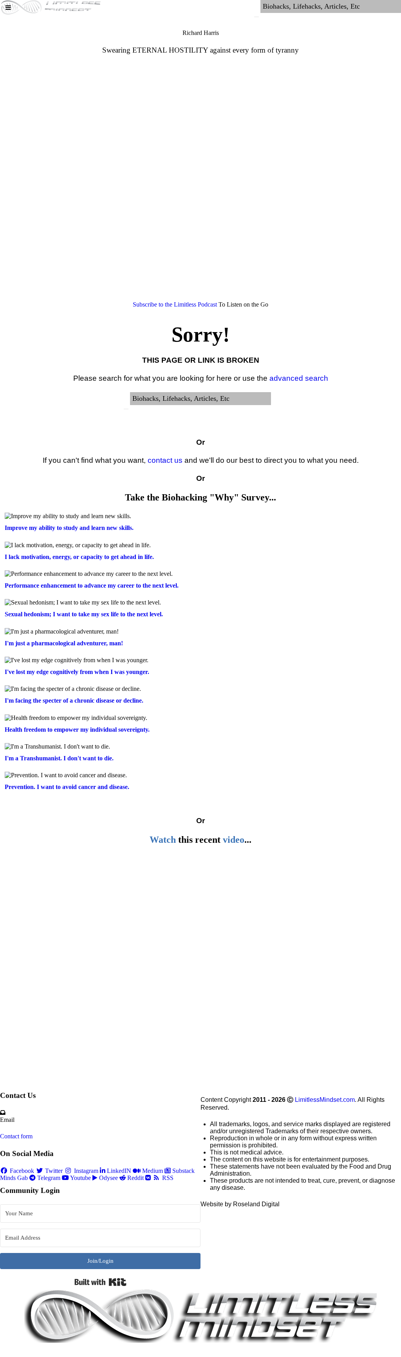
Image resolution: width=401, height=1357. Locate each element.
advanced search (298, 378)
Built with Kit (100, 1282)
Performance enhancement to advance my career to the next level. (92, 585)
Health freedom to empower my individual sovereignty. (77, 729)
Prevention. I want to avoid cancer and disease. (67, 787)
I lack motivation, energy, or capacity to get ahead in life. (79, 556)
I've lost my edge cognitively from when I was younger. (77, 671)
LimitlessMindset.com (325, 1099)
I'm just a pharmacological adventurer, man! (64, 643)
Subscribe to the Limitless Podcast (175, 304)
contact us (165, 460)
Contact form (16, 1136)
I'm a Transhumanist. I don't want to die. (59, 758)
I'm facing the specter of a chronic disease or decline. (74, 700)
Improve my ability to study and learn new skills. (69, 527)
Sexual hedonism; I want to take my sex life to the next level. (84, 614)
